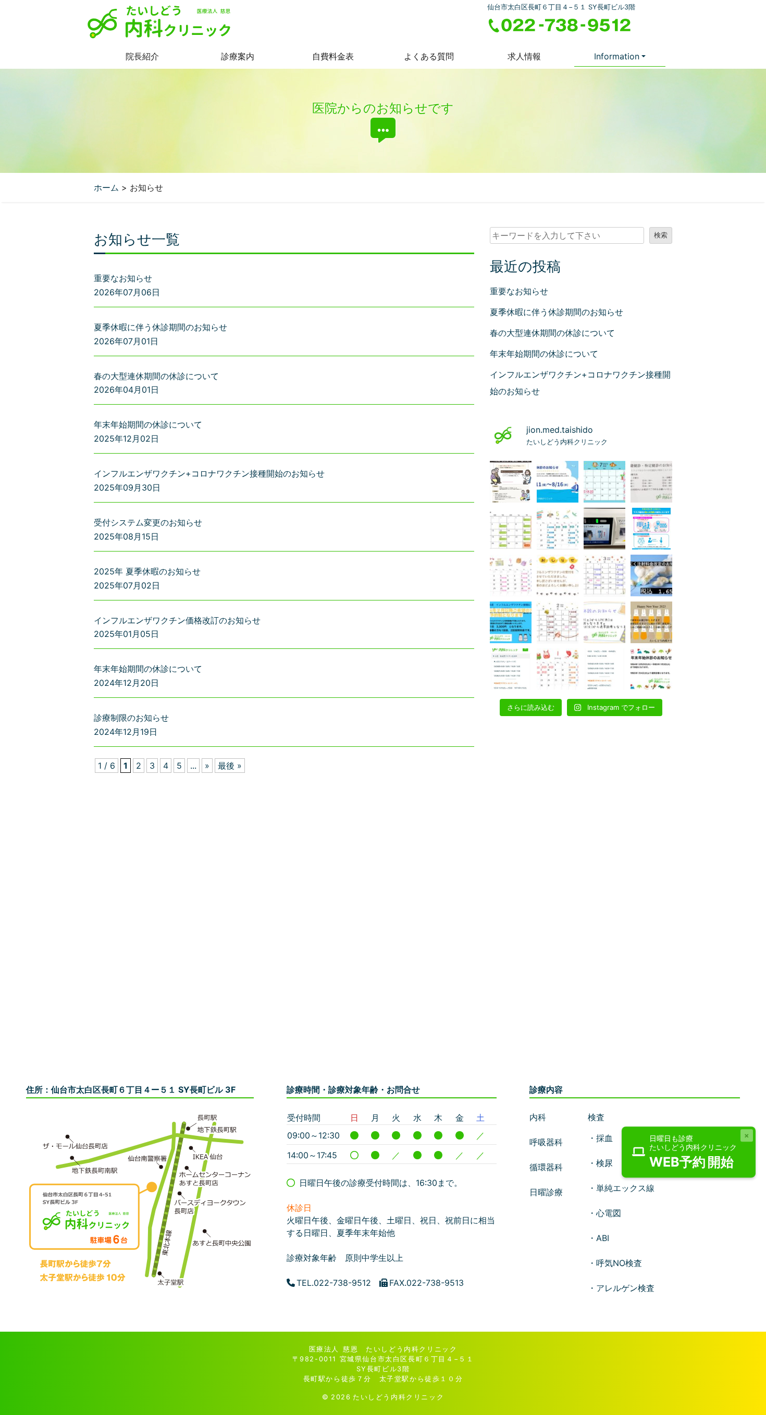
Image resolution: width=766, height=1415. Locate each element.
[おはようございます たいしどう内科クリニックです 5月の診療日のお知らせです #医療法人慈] (557, 528)
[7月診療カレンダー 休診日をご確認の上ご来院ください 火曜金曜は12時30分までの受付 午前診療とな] (604, 482)
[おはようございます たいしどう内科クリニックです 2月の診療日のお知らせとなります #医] (557, 622)
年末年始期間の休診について (148, 424)
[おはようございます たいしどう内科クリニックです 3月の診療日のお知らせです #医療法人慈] (604, 575)
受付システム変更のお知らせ (148, 522)
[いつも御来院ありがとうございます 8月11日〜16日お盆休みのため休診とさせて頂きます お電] (557, 482)
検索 (661, 235)
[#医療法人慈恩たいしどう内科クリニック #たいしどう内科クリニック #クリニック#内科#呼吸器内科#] (557, 575)
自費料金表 (333, 56)
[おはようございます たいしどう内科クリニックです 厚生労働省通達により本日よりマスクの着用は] (651, 528)
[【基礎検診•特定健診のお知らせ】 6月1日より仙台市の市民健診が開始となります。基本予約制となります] (651, 482)
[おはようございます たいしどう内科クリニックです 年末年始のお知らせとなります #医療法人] (651, 669)
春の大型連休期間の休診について (156, 376)
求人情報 (524, 56)
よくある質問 (429, 56)
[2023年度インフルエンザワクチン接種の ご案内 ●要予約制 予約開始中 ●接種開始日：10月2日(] (511, 482)
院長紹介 (142, 56)
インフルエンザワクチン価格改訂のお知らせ (177, 620)
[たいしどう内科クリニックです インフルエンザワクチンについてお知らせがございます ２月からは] (511, 622)
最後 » (230, 765)
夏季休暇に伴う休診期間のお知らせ (160, 327)
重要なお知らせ (123, 278)
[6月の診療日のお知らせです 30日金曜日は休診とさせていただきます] (511, 528)
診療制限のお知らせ (131, 717)
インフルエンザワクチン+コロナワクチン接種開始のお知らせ (209, 473)
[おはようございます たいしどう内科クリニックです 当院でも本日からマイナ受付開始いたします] (604, 528)
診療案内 (237, 56)
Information (616, 56)
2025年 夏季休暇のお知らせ (147, 571)
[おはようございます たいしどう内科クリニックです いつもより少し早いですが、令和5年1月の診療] (557, 669)
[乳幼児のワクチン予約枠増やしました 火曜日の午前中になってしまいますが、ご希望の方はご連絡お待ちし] (511, 669)
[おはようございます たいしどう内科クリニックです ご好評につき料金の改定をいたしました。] (651, 575)
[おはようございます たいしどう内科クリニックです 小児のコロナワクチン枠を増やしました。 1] (604, 669)
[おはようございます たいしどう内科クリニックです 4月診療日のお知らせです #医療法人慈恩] (511, 575)
